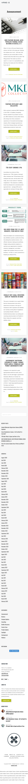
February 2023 (4, 539)
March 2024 (4, 518)
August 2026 (4, 458)
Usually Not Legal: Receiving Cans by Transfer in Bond (14, 296)
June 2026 (3, 463)
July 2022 (3, 557)
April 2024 (3, 515)
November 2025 (4, 473)
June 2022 (3, 559)
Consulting (15, 136)
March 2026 (4, 465)
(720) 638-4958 (4, 675)
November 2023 (4, 528)
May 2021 (3, 580)
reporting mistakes (19, 265)
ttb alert (16, 402)
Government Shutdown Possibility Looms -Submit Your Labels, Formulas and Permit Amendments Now (14, 363)
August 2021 (4, 572)
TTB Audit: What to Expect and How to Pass (10, 436)
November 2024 (4, 502)
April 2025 (3, 489)
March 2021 (4, 586)
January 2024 (4, 523)
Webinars (3, 637)
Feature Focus (16, 74)
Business (15, 264)
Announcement (11, 74)
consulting (11, 138)
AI (10, 265)
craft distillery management (14, 199)
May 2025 (3, 486)
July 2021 (3, 575)
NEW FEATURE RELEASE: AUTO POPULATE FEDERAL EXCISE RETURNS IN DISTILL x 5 (14, 42)
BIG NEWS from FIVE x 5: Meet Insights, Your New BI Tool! (14, 230)
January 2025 (4, 497)
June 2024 (3, 510)
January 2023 (4, 541)
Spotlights (3, 632)
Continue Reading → (15, 69)
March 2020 (4, 599)
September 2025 (5, 478)
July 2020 (3, 593)
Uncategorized (4, 635)
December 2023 (4, 525)
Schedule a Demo (6, 700)
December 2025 (4, 471)
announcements (12, 402)
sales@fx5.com (4, 673)
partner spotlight (15, 138)
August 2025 (4, 481)
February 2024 (4, 520)
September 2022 (5, 552)
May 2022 (3, 562)
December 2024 (4, 499)
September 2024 (5, 507)
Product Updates (20, 74)
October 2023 (4, 531)
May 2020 (3, 596)
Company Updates (19, 264)
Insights (15, 265)
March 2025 (4, 492)
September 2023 (5, 533)
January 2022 (4, 567)
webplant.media (14, 765)
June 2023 (3, 536)
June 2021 (3, 578)
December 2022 (4, 544)
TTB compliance (20, 199)
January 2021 (4, 591)
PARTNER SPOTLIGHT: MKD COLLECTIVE (14, 105)
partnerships (20, 138)
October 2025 (4, 476)
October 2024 (4, 505)
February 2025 (4, 494)
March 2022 (4, 565)
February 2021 (4, 588)
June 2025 (3, 484)
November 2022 (4, 546)
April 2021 (3, 583)
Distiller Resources (19, 136)
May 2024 (3, 512)
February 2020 (4, 601)
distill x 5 (12, 265)
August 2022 (4, 554)
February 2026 (4, 468)
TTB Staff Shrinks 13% (14, 167)
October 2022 (4, 549)
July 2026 (3, 460)
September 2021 (5, 570)
